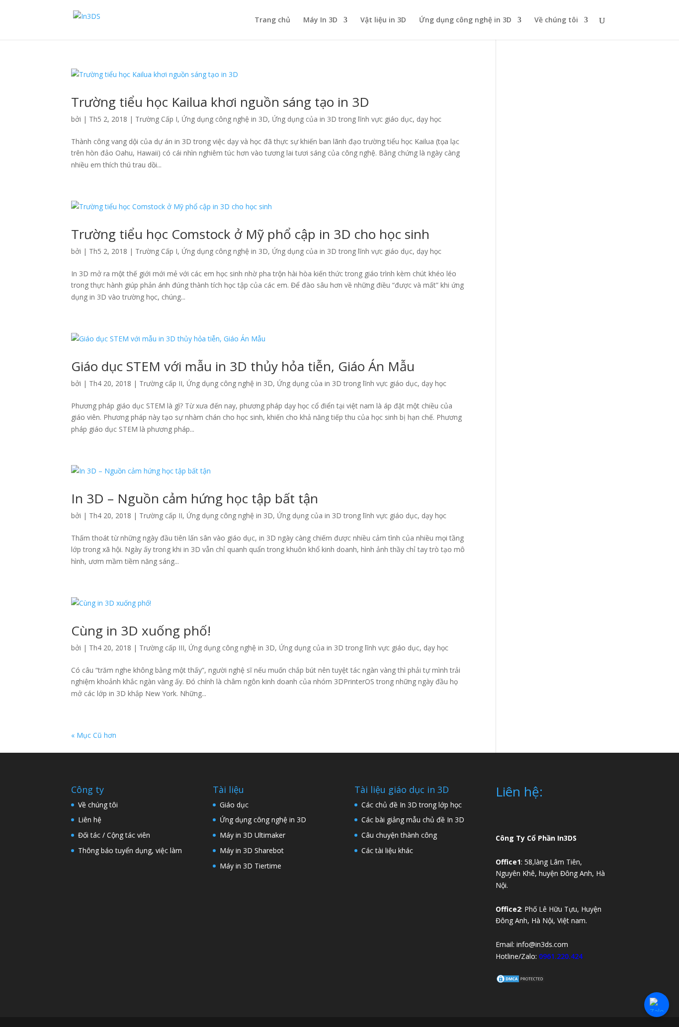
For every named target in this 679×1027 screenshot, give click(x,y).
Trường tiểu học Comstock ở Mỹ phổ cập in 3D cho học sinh (250, 234)
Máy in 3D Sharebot (252, 850)
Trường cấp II (160, 383)
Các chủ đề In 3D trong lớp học (411, 804)
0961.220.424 (561, 956)
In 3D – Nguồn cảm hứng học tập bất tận (194, 498)
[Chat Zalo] (656, 1004)
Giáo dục (234, 804)
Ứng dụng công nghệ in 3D (465, 20)
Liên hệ (89, 819)
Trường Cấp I (156, 119)
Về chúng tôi (556, 20)
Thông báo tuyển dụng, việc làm (130, 850)
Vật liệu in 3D (383, 20)
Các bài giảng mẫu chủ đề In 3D (412, 819)
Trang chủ (272, 20)
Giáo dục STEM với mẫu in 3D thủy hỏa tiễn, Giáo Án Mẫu (243, 366)
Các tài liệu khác (387, 850)
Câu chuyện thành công (399, 835)
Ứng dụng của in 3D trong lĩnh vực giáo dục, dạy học (356, 119)
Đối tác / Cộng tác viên (114, 835)
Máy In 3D (320, 20)
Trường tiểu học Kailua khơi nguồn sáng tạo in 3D (220, 102)
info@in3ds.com (542, 944)
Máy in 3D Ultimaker (252, 835)
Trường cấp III (161, 647)
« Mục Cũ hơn (93, 735)
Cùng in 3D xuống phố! (141, 630)
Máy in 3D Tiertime (250, 865)
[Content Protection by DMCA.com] (520, 981)
